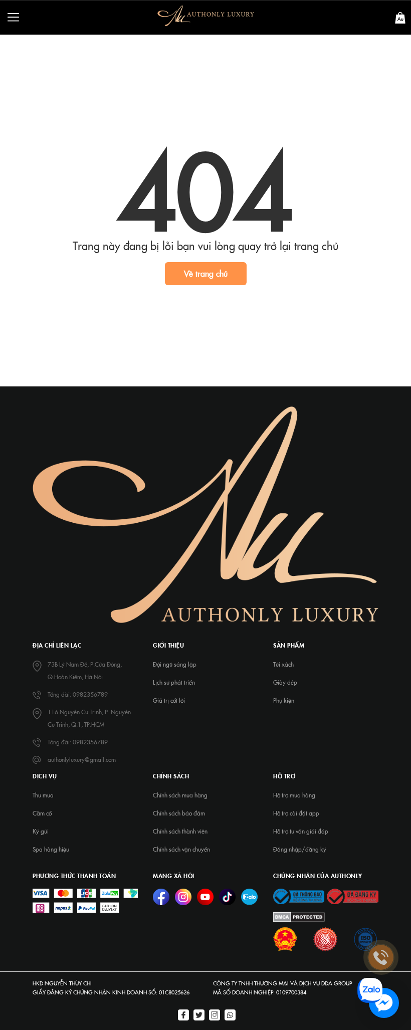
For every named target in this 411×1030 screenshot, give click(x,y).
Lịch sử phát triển (174, 682)
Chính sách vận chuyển (181, 849)
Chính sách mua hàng (180, 794)
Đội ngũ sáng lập (174, 664)
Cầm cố (42, 812)
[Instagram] (214, 1015)
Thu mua (43, 794)
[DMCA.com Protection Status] (299, 915)
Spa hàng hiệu (51, 849)
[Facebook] (183, 1015)
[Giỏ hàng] (400, 17)
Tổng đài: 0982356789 (78, 694)
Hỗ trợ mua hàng (294, 794)
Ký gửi (41, 831)
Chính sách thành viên (180, 831)
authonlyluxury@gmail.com (82, 759)
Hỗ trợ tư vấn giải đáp (300, 831)
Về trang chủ (206, 273)
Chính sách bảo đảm (179, 812)
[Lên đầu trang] (380, 877)
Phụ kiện (283, 700)
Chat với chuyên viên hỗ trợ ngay (307, 1003)
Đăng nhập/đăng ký (299, 849)
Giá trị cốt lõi (169, 700)
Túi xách (283, 664)
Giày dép (285, 682)
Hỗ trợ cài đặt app (296, 812)
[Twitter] (198, 1015)
